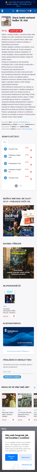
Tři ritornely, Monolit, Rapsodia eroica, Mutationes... (25, 414)
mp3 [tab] (4, 142)
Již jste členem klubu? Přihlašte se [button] (18, 351)
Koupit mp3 (14, 31)
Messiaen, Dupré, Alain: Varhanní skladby (8, 414)
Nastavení (25, 457)
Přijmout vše (11, 457)
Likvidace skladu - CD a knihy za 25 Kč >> (18, 5)
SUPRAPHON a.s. (24, 122)
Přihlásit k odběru (12, 377)
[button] (13, 11)
